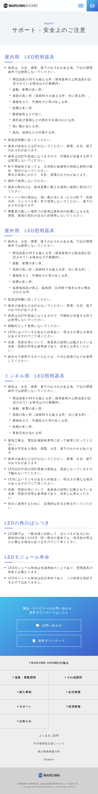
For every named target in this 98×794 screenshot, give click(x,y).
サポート (25, 706)
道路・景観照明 (25, 677)
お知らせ (25, 721)
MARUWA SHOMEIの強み (50, 662)
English (49, 759)
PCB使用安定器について (49, 743)
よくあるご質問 (49, 735)
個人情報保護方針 (49, 751)
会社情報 (74, 692)
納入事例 (25, 692)
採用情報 (74, 706)
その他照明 (74, 677)
